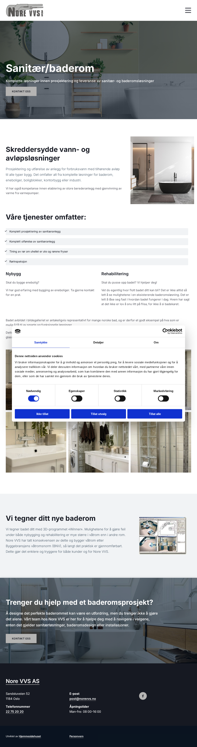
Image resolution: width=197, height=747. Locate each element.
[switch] (76, 398)
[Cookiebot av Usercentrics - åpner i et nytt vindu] (165, 331)
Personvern (76, 736)
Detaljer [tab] (98, 342)
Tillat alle (155, 413)
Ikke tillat (42, 413)
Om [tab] (156, 342)
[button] (122, 10)
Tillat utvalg (98, 413)
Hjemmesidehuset (30, 736)
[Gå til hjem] (27, 10)
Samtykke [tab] (41, 342)
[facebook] (143, 696)
